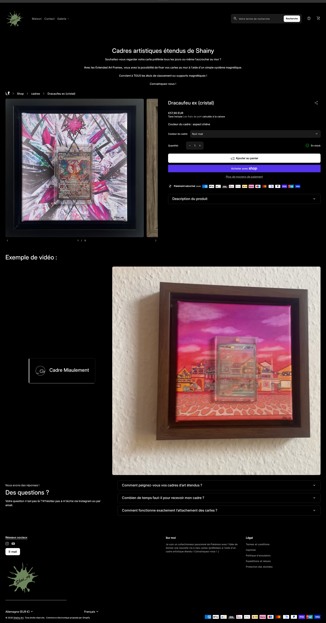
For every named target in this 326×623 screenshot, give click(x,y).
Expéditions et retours (258, 561)
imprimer (251, 549)
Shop (20, 93)
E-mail (13, 551)
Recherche (292, 18)
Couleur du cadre (177, 133)
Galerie (63, 18)
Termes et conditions (258, 544)
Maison (37, 18)
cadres (35, 93)
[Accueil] (25, 577)
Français (91, 612)
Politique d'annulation (258, 555)
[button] (62, 370)
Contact (49, 18)
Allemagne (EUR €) (19, 612)
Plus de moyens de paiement (244, 176)
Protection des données (259, 566)
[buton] (43, 612)
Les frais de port (192, 116)
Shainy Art (18, 617)
